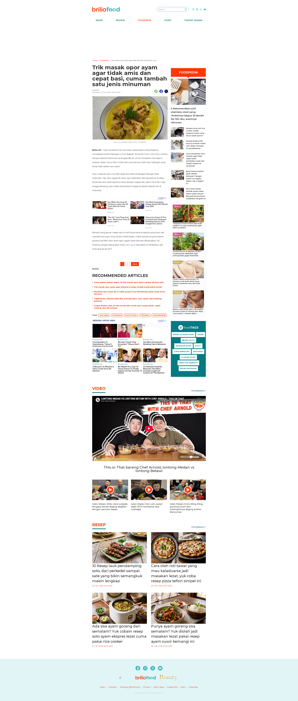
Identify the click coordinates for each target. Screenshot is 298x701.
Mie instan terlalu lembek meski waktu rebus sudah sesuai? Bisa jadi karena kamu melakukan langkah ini (196, 194)
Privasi (146, 687)
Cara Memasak (159, 315)
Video (167, 20)
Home (95, 60)
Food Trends (131, 315)
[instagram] (197, 9)
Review (120, 20)
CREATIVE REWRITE (188, 363)
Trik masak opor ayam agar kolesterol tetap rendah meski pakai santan (128, 287)
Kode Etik (172, 687)
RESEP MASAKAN (188, 368)
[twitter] (201, 9)
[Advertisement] (149, 41)
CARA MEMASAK (182, 351)
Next (134, 264)
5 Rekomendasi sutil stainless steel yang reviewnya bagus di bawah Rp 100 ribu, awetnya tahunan (187, 115)
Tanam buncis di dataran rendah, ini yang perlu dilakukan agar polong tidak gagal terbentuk (187, 253)
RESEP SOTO (188, 340)
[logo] (106, 9)
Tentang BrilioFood (130, 687)
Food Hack (117, 315)
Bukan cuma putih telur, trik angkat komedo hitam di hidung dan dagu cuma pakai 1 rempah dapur (188, 311)
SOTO (198, 346)
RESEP (201, 334)
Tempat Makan (193, 20)
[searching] (186, 9)
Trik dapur (144, 315)
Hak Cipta (158, 687)
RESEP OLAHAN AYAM (183, 334)
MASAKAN (198, 351)
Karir (183, 687)
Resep (99, 20)
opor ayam (131, 245)
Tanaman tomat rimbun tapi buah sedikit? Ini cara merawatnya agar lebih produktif (187, 225)
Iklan (102, 687)
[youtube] (205, 9)
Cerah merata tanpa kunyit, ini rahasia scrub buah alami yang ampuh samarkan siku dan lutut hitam (186, 282)
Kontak (112, 687)
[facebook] (193, 9)
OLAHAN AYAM (188, 357)
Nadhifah (96, 90)
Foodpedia (144, 20)
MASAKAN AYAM (183, 346)
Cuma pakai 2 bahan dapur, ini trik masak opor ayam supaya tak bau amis (129, 282)
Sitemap (193, 687)
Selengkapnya (197, 391)
